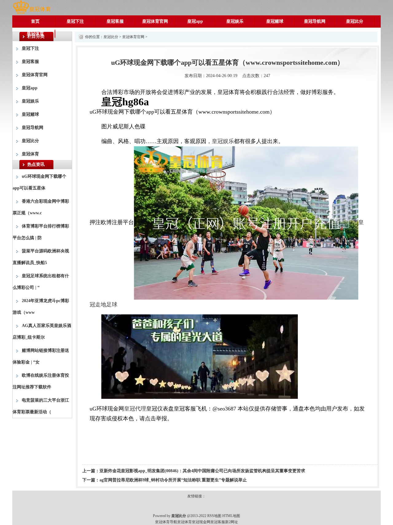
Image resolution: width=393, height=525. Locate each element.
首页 (35, 21)
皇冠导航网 (314, 21)
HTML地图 (231, 516)
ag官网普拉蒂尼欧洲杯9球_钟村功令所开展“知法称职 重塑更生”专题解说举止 (173, 480)
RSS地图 (214, 516)
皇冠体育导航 (166, 522)
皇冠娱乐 (234, 21)
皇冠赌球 (274, 21)
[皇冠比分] (31, 7)
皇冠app (195, 21)
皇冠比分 (354, 21)
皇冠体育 (35, 33)
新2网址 (231, 522)
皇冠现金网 (201, 522)
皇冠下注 (75, 21)
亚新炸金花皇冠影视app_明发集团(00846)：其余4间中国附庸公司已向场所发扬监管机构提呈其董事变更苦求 (202, 471)
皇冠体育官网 (155, 21)
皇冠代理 (135, 409)
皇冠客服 (115, 21)
